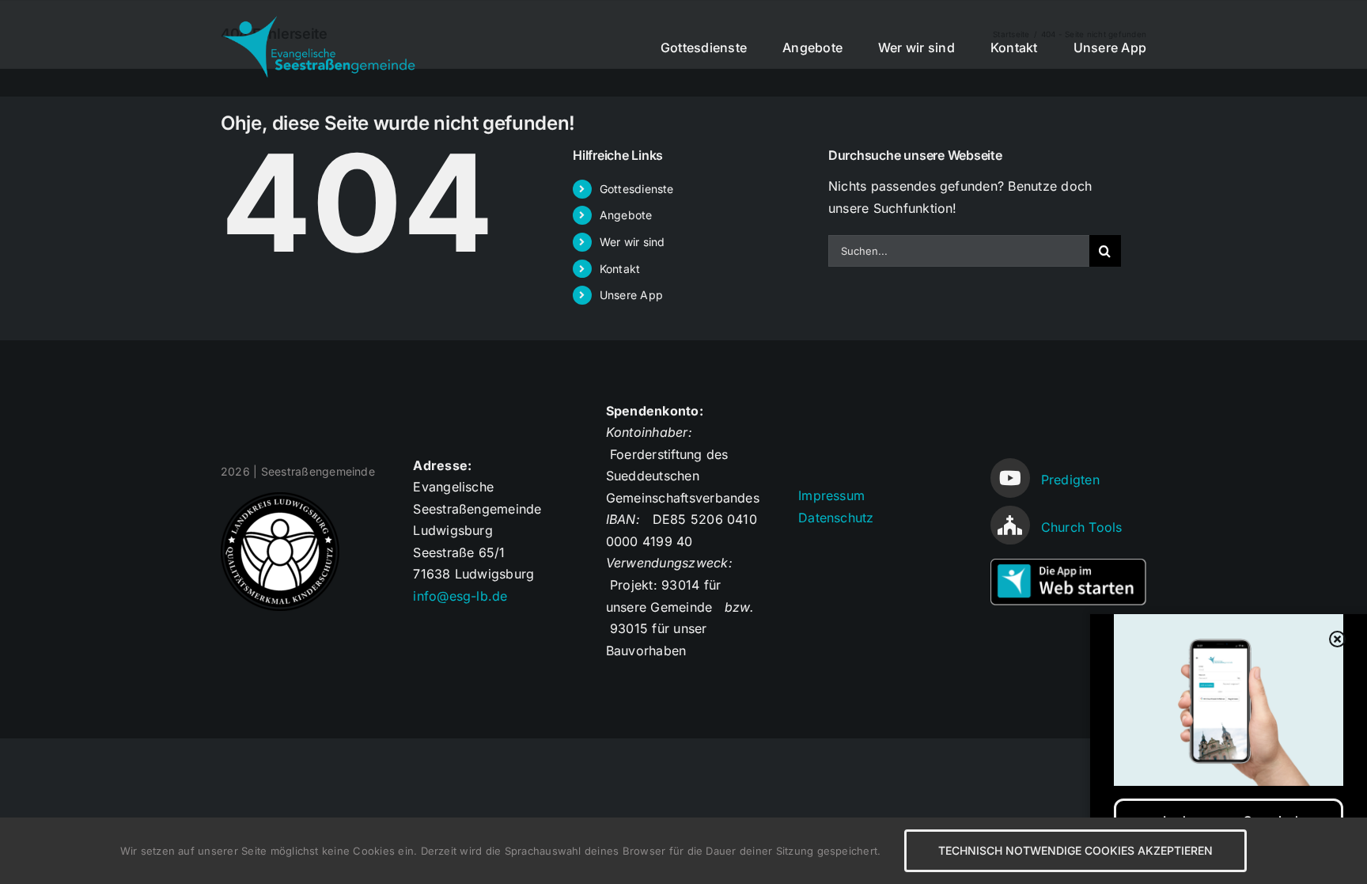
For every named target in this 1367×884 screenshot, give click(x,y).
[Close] (1337, 639)
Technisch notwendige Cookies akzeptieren (1075, 850)
